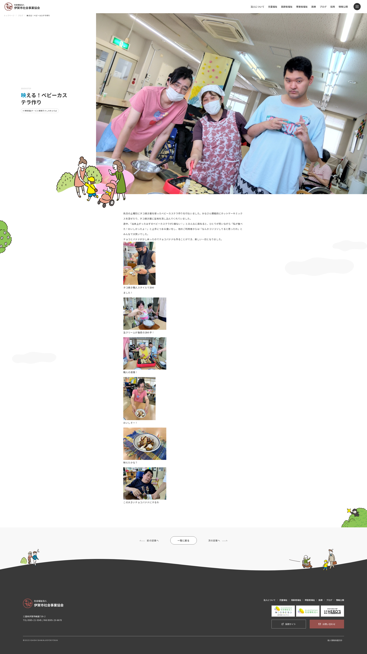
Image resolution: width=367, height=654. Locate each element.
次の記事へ (214, 540)
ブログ (20, 15)
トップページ (9, 15)
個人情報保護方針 (334, 640)
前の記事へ (153, 540)
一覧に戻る (183, 540)
